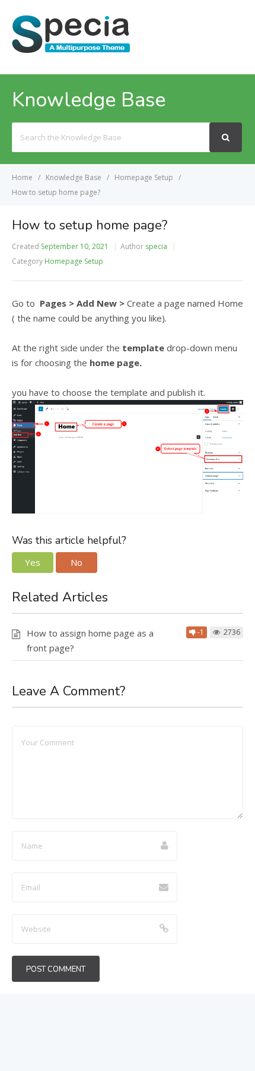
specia (156, 246)
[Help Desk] (71, 52)
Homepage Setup (73, 261)
